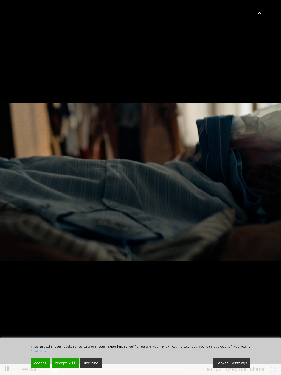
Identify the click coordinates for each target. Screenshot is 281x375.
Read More (39, 351)
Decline (91, 363)
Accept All (65, 363)
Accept (40, 363)
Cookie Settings (231, 363)
